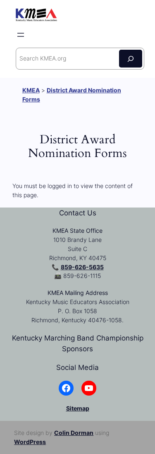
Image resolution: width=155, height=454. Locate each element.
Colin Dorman (73, 432)
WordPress (30, 441)
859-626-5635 (82, 266)
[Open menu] (21, 35)
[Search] (130, 59)
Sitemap (77, 408)
